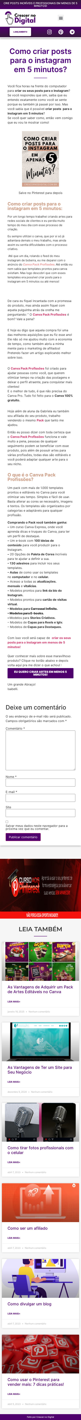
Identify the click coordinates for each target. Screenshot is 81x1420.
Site (8, 807)
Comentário (15, 728)
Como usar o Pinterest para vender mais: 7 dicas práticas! (36, 1382)
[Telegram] (72, 32)
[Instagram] (49, 32)
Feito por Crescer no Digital (40, 1417)
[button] (61, 18)
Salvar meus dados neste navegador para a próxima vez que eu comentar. (37, 827)
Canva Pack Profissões (49, 314)
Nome (11, 776)
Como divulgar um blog (29, 1304)
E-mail (11, 791)
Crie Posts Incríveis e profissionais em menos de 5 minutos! (40, 4)
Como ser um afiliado (28, 1228)
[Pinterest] (61, 32)
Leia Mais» (14, 1001)
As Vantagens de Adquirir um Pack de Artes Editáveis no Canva (40, 989)
